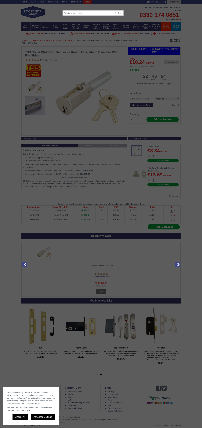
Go (119, 13)
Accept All (20, 417)
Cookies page (24, 410)
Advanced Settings (43, 417)
